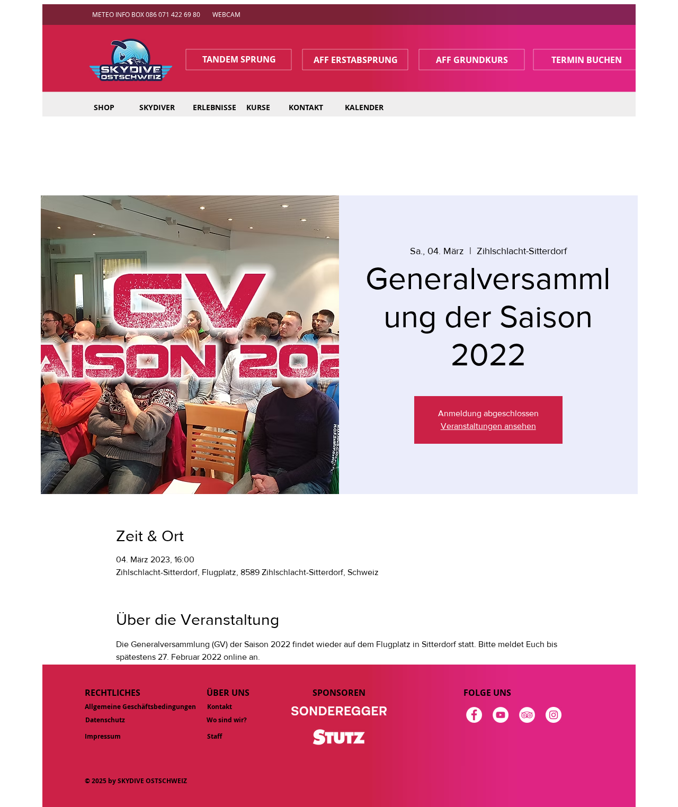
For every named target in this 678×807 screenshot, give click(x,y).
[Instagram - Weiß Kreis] (553, 715)
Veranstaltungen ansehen (488, 426)
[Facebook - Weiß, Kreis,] (474, 715)
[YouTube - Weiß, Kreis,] (500, 715)
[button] (156, 107)
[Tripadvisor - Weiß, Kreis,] (527, 715)
